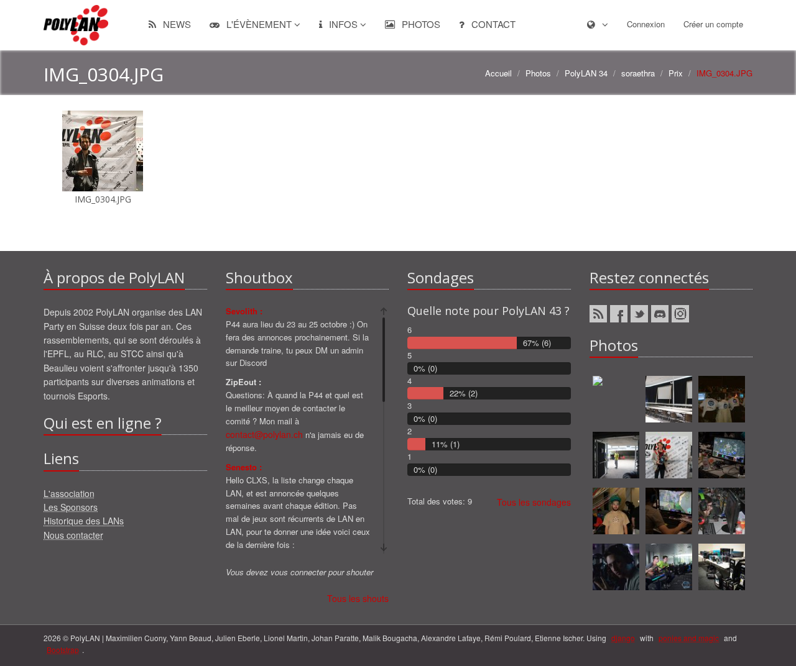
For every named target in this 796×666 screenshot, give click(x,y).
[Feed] (598, 313)
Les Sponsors (71, 507)
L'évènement (259, 23)
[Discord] (660, 313)
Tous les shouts (358, 598)
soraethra (638, 73)
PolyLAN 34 (586, 73)
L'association (69, 493)
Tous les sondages (534, 502)
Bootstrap (63, 649)
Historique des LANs (84, 520)
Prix (676, 73)
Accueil (498, 73)
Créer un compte (713, 24)
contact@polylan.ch (264, 434)
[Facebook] (618, 313)
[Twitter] (639, 313)
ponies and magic (689, 637)
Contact (492, 23)
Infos (343, 23)
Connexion (646, 24)
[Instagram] (680, 313)
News (175, 23)
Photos (419, 23)
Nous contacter (73, 535)
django (623, 637)
